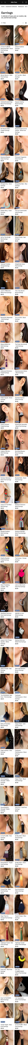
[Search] (5, 2)
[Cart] (26, 2)
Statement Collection (11, 6)
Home (2, 6)
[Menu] (2, 2)
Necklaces (21, 6)
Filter (4, 23)
